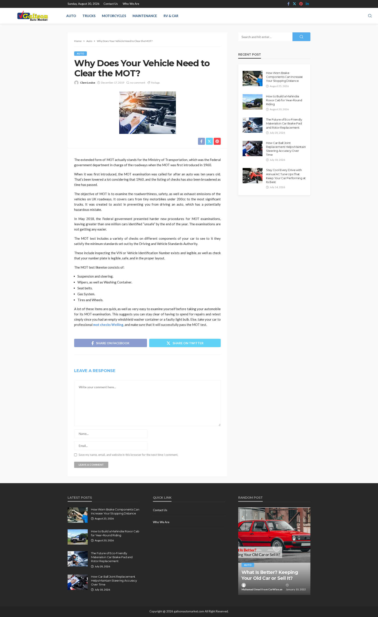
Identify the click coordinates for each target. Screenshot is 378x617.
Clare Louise (87, 82)
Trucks (88, 16)
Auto (71, 16)
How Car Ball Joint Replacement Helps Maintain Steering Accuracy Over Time (286, 149)
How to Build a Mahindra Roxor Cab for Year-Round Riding (284, 100)
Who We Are (131, 3)
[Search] (370, 16)
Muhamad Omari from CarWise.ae (262, 589)
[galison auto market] (32, 16)
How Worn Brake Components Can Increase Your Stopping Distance (284, 76)
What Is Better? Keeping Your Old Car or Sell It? (270, 575)
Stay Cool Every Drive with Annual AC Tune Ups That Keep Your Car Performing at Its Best (286, 176)
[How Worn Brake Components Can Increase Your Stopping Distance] (252, 78)
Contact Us (110, 3)
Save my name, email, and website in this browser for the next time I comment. (128, 454)
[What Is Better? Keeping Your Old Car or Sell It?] (274, 551)
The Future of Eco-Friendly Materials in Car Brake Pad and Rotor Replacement (284, 123)
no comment (137, 82)
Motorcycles (114, 16)
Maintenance (145, 16)
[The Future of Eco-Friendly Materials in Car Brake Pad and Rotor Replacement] (252, 125)
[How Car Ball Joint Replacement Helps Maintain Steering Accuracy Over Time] (252, 148)
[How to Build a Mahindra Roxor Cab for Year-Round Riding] (252, 102)
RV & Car (171, 16)
